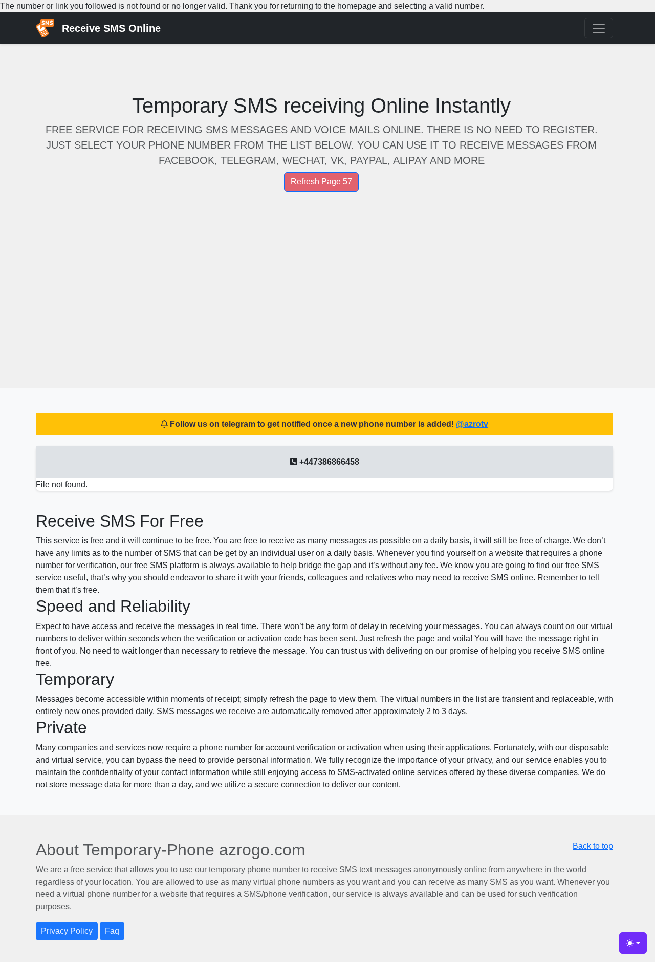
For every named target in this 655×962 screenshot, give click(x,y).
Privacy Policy (67, 931)
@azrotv (472, 424)
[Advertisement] (324, 292)
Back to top (593, 846)
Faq (112, 931)
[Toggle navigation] (598, 28)
